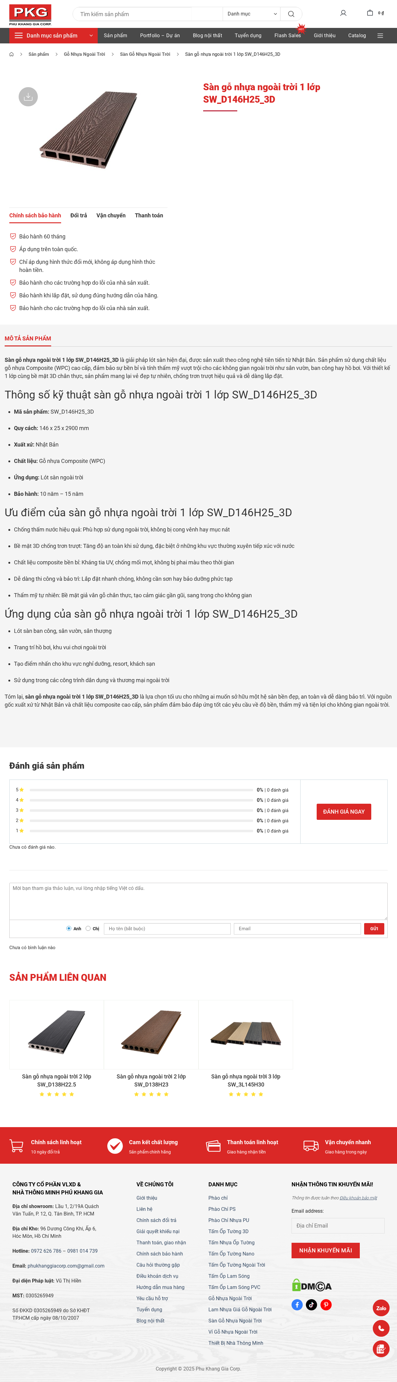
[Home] (11, 54)
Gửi (374, 928)
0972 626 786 (46, 1251)
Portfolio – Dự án (160, 35)
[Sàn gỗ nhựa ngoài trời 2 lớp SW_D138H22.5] (56, 1034)
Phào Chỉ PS (222, 1209)
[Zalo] (381, 1308)
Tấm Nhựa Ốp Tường (231, 1243)
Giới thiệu (325, 35)
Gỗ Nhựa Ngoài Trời (230, 1298)
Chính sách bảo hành (159, 1254)
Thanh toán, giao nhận (161, 1243)
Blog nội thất (207, 35)
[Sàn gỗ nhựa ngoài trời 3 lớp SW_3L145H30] (246, 1034)
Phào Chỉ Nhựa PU (228, 1220)
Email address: (308, 1211)
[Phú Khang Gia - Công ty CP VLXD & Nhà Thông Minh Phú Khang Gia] (30, 15)
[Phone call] (381, 1328)
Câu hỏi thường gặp (158, 1265)
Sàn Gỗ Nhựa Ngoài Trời (235, 1321)
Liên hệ (144, 1209)
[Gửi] (291, 14)
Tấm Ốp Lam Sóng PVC (234, 1287)
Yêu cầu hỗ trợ (152, 1298)
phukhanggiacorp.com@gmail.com (66, 1266)
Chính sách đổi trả (156, 1220)
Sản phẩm (115, 35)
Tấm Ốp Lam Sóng (229, 1276)
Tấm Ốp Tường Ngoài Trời (236, 1265)
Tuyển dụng (248, 35)
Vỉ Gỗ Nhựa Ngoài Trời (232, 1332)
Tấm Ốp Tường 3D (228, 1231)
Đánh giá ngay (344, 811)
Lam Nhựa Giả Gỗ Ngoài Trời (240, 1310)
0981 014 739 (82, 1251)
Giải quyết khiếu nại (158, 1231)
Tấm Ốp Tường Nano (231, 1254)
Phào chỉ (218, 1198)
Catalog (357, 35)
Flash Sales (287, 35)
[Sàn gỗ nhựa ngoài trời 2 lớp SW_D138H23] (151, 1034)
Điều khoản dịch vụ (157, 1276)
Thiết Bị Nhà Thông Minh (235, 1343)
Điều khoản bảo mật (358, 1197)
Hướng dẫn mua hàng (160, 1287)
